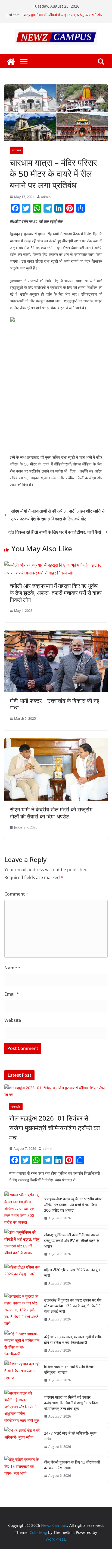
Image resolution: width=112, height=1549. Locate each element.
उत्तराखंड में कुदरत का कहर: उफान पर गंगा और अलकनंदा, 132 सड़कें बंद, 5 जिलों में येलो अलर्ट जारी (72, 1305)
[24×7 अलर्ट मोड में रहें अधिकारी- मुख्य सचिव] (22, 1440)
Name (12, 968)
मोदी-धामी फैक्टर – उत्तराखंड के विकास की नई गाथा (54, 704)
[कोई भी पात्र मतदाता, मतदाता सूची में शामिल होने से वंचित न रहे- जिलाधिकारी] (22, 1344)
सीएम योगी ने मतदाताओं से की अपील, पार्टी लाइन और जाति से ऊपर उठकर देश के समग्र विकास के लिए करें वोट (58, 515)
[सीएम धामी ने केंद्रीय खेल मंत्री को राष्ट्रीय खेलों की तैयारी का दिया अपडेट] (56, 742)
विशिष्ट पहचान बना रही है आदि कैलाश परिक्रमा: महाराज (69, 1369)
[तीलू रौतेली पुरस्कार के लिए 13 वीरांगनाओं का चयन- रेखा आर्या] (22, 1469)
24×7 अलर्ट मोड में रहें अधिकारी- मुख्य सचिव (70, 1436)
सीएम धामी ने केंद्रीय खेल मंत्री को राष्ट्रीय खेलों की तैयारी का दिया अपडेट (51, 813)
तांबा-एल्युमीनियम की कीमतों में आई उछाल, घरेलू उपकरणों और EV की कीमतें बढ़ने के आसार (72, 1240)
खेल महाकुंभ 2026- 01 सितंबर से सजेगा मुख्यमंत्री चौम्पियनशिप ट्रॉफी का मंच (54, 1128)
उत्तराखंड (16, 150)
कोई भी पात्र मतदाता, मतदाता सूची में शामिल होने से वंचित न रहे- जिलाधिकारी (73, 1339)
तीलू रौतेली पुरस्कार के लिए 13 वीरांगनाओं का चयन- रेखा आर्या (72, 1464)
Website (12, 1020)
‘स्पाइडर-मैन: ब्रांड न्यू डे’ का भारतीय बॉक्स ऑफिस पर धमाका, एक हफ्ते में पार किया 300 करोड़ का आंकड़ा (62, 12)
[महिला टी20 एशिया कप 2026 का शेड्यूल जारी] (22, 1277)
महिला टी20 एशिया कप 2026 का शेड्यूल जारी (72, 1272)
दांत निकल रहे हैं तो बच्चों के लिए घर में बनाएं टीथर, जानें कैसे (54, 532)
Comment (16, 894)
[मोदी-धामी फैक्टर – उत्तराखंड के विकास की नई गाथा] (56, 634)
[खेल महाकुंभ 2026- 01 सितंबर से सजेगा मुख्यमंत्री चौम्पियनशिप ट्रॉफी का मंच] (56, 1091)
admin (46, 196)
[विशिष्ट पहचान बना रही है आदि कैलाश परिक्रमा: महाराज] (22, 1373)
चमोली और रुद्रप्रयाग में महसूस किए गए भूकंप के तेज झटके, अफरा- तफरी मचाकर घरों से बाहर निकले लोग (56, 592)
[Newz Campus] (10, 61)
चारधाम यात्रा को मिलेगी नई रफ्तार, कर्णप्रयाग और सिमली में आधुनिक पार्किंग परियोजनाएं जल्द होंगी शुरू (71, 1403)
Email (11, 994)
